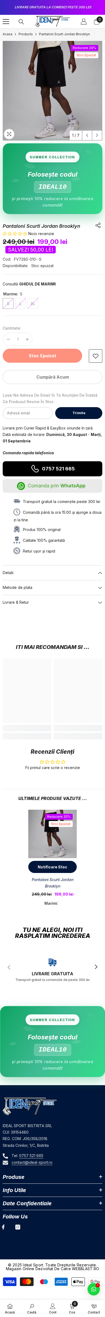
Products (26, 34)
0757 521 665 (58, 468)
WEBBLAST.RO (85, 1268)
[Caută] (21, 22)
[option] (52, 7)
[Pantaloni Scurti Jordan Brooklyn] (52, 834)
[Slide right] (95, 967)
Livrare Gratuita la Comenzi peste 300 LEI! (53, 7)
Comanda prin (56, 485)
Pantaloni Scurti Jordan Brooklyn (53, 882)
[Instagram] (18, 1227)
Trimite (78, 413)
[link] (95, 356)
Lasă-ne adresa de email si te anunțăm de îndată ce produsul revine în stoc (50, 398)
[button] (87, 135)
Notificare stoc (52, 867)
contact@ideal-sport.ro (32, 1162)
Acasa (7, 34)
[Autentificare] (84, 22)
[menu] (6, 21)
